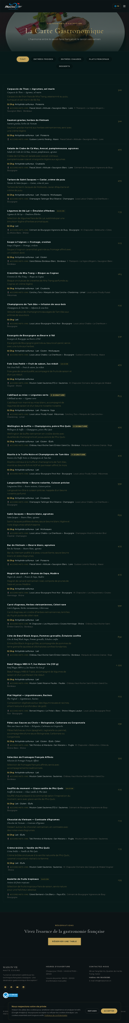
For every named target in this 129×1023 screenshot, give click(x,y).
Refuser (92, 1011)
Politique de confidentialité (55, 1015)
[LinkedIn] (23, 987)
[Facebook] (11, 987)
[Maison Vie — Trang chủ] (13, 6)
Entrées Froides (43, 59)
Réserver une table (64, 941)
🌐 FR (116, 6)
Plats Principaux (99, 59)
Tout (23, 59)
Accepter (109, 1011)
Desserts (64, 66)
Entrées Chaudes (71, 59)
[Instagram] (5, 987)
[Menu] (124, 6)
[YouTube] (17, 987)
